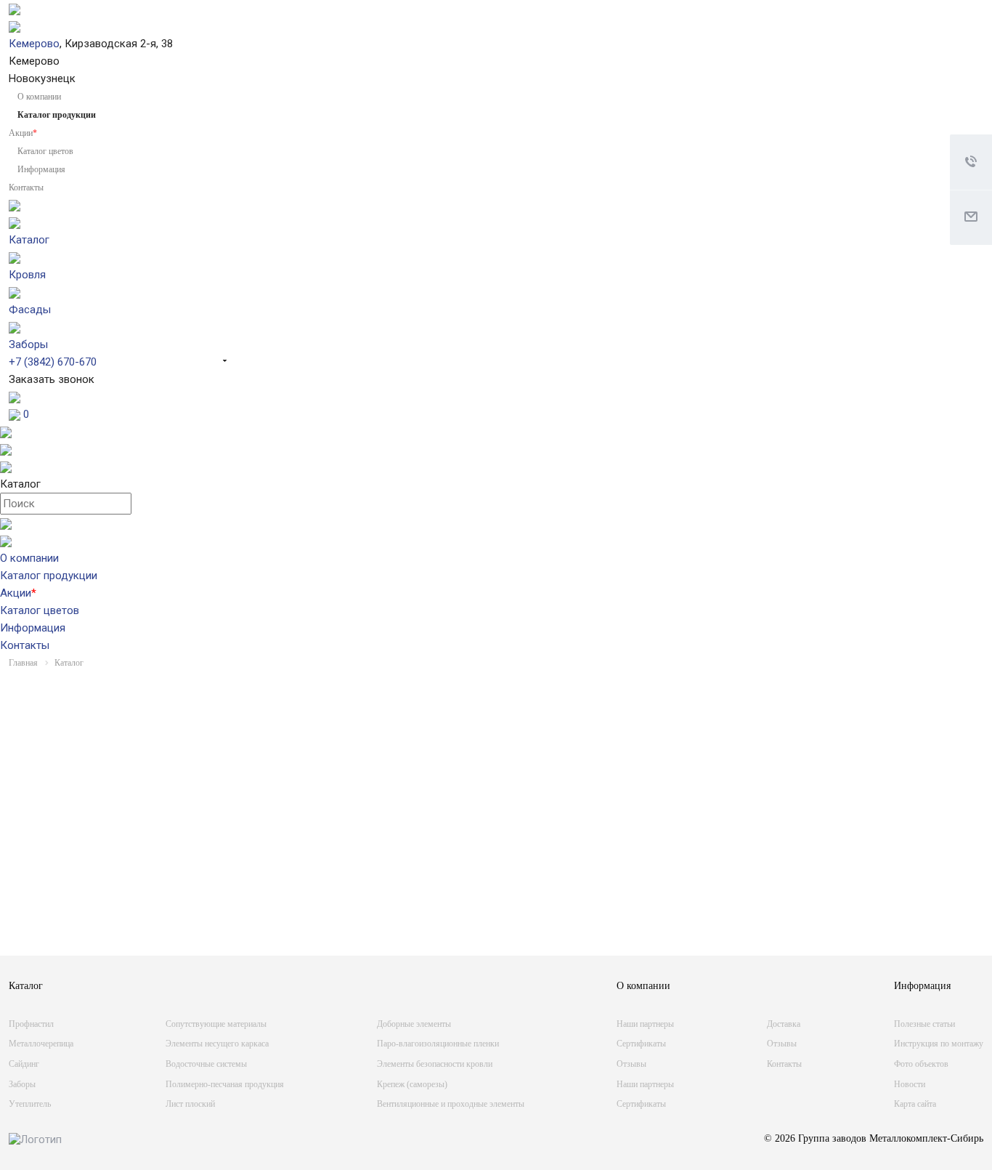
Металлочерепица (41, 1043)
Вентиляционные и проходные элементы (450, 1104)
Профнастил (31, 1024)
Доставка (783, 1024)
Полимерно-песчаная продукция (225, 1084)
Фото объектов (921, 1064)
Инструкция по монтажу (938, 1043)
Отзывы (631, 1064)
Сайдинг (24, 1064)
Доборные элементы (414, 1024)
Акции (23, 133)
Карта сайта (915, 1104)
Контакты (26, 187)
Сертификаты (641, 1043)
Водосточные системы (206, 1064)
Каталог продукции (48, 575)
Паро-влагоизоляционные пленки (438, 1043)
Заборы (22, 1084)
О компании (39, 97)
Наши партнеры (645, 1024)
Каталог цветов (45, 151)
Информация (41, 169)
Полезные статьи (924, 1024)
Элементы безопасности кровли (434, 1064)
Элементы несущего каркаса (217, 1043)
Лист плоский (190, 1104)
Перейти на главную (790, 888)
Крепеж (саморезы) (412, 1084)
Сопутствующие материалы (216, 1024)
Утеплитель (30, 1104)
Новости (909, 1084)
